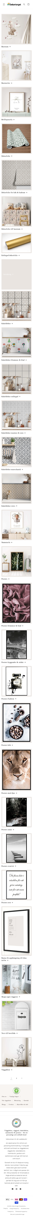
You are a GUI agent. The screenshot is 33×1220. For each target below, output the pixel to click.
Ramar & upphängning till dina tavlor (14, 959)
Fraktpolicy (11, 1211)
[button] (4, 4)
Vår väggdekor (6, 1100)
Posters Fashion (7, 699)
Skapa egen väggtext (9, 997)
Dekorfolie (5, 156)
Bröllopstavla (6, 120)
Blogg (4, 1104)
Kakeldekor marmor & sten (12, 433)
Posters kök (6, 745)
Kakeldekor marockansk (11, 469)
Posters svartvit (7, 866)
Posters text (6, 902)
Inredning (7, 274)
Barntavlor (5, 83)
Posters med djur (8, 793)
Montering (17, 1100)
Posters (4, 579)
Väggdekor (5, 1070)
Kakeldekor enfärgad (9, 396)
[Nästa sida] (22, 1078)
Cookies (11, 1104)
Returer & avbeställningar (17, 1214)
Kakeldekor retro (8, 506)
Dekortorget (15, 1206)
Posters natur (6, 830)
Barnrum (5, 47)
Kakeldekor (6, 323)
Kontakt (26, 1100)
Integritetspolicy (14, 1208)
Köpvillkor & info (22, 1104)
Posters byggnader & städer (12, 662)
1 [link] (11, 1078)
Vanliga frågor (14, 1096)
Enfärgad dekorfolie (9, 255)
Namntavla (5, 542)
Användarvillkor (25, 1208)
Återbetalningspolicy (21, 1211)
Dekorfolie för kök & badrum (13, 192)
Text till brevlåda (8, 1033)
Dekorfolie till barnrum (10, 229)
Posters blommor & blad (11, 626)
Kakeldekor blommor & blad (13, 360)
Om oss (4, 1096)
